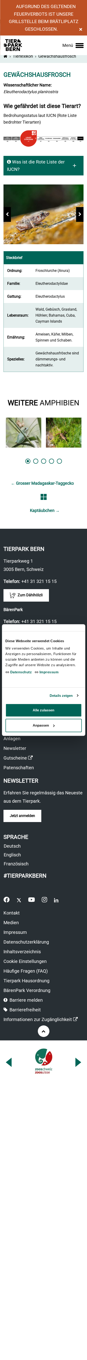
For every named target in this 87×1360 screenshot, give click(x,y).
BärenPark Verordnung (26, 990)
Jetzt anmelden (22, 816)
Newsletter (14, 748)
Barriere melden (25, 1000)
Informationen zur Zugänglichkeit (40, 1020)
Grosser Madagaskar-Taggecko (42, 483)
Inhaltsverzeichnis (22, 951)
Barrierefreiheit (24, 1010)
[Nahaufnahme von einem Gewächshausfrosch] (43, 214)
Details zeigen (61, 696)
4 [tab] (51, 461)
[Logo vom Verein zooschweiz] (43, 1061)
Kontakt (11, 913)
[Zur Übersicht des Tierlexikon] (43, 497)
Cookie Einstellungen (25, 961)
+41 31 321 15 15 (39, 581)
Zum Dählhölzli (30, 595)
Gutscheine (18, 758)
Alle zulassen (43, 710)
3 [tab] (43, 461)
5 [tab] (59, 461)
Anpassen (41, 725)
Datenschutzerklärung (26, 942)
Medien (11, 922)
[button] (7, 214)
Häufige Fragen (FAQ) (25, 971)
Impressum (15, 932)
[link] (73, 45)
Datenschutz (20, 672)
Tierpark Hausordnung (26, 980)
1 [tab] (28, 461)
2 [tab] (35, 461)
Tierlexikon (23, 56)
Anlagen (11, 738)
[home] (5, 56)
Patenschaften (18, 767)
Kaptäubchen (45, 510)
